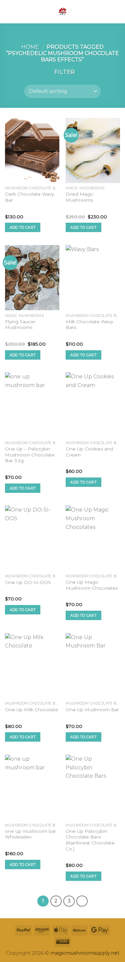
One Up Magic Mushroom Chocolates (92, 585)
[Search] (106, 11)
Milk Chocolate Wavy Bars (89, 324)
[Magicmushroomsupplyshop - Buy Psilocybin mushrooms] (62, 11)
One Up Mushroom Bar (92, 709)
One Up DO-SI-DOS (28, 582)
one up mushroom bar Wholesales (30, 834)
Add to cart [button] (23, 227)
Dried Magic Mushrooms (80, 197)
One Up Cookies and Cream (89, 451)
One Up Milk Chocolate (31, 709)
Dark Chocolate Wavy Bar (29, 197)
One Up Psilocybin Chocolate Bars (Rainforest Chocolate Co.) (90, 839)
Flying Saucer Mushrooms (20, 324)
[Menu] (9, 11)
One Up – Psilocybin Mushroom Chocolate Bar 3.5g (30, 454)
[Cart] (116, 11)
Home (30, 47)
